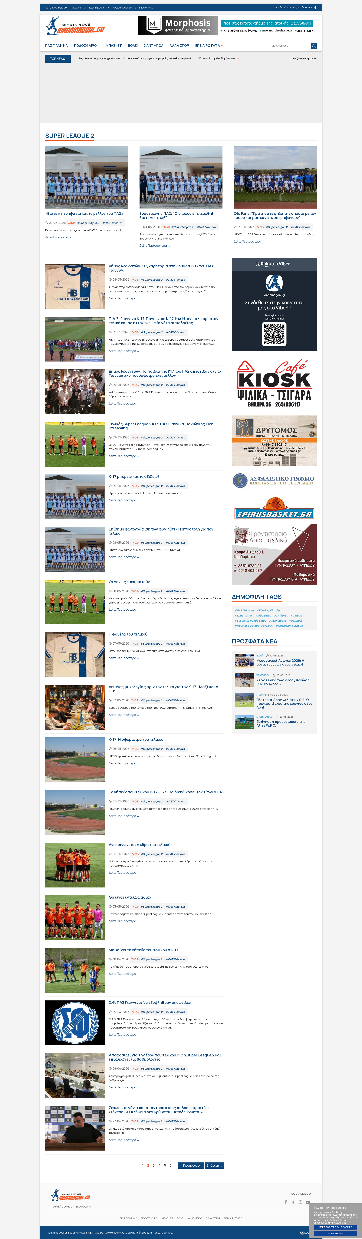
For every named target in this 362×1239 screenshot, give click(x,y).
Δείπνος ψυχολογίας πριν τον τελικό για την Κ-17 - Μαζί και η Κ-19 (134, 707)
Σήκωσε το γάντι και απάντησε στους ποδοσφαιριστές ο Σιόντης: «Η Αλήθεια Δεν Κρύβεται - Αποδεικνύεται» (134, 1128)
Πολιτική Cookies (122, 7)
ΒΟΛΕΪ (133, 45)
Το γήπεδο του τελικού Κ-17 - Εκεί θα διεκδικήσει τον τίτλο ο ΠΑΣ (134, 812)
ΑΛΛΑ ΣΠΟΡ (179, 45)
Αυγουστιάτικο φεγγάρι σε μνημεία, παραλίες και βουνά (126, 58)
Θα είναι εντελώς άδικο (134, 917)
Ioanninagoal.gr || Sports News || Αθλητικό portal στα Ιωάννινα (75, 25)
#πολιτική (295, 620)
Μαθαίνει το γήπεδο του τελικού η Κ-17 (134, 970)
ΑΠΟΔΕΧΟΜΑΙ (335, 1233)
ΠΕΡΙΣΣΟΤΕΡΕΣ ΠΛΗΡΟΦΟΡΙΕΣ (335, 1227)
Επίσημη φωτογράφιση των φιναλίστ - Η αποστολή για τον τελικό (134, 549)
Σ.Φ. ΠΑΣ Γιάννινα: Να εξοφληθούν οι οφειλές (134, 1022)
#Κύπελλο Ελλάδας (268, 610)
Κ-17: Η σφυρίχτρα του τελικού (134, 759)
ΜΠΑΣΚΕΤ (114, 45)
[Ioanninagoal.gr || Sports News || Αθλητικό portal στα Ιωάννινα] (70, 1200)
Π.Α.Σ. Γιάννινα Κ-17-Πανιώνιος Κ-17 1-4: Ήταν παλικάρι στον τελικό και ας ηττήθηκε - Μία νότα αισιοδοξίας (134, 339)
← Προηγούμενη (191, 1165)
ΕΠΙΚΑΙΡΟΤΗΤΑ (207, 45)
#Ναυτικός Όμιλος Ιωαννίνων (253, 625)
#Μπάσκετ (281, 615)
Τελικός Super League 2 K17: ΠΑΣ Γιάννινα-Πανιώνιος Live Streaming (134, 444)
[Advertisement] (181, 92)
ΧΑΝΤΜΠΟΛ (153, 45)
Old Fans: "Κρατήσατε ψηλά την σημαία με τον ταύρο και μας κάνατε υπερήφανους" (275, 195)
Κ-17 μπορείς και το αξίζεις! (134, 496)
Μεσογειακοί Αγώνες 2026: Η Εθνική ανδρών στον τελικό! (274, 662)
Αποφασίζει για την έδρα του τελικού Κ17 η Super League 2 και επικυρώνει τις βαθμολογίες (134, 1075)
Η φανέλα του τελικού (134, 654)
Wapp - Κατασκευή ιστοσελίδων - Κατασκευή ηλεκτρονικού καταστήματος (307, 1233)
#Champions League (289, 625)
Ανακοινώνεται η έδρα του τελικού (134, 865)
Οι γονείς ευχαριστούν (134, 602)
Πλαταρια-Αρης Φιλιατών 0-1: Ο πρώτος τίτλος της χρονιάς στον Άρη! (274, 702)
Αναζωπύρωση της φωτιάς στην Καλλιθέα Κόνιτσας (289, 58)
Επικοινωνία (146, 7)
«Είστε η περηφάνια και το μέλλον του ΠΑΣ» (86, 193)
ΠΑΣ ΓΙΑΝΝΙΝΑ (56, 45)
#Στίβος (296, 615)
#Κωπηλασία (277, 620)
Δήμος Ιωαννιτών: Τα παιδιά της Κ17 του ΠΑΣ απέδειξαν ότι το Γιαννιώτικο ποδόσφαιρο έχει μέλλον (134, 391)
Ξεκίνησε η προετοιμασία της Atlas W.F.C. (274, 723)
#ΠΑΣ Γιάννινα (244, 610)
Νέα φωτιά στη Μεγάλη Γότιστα (183, 58)
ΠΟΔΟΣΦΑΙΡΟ (85, 45)
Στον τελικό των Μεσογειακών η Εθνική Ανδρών (274, 682)
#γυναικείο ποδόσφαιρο (250, 620)
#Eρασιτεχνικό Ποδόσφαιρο (252, 615)
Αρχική (76, 7)
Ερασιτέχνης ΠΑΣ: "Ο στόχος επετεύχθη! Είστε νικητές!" (181, 197)
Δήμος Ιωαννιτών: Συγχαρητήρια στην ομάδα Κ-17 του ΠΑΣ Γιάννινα (134, 286)
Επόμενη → (214, 1165)
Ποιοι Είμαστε (96, 7)
